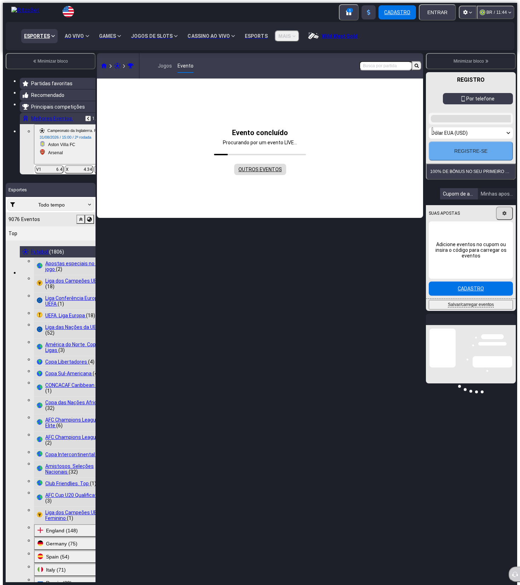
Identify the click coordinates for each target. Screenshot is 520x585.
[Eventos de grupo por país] (89, 219)
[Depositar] (369, 12)
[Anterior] (88, 118)
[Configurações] (467, 12)
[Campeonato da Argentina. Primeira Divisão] (130, 66)
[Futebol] (117, 66)
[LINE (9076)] (104, 66)
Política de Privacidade (455, 255)
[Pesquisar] (417, 65)
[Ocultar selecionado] (80, 219)
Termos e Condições (491, 251)
